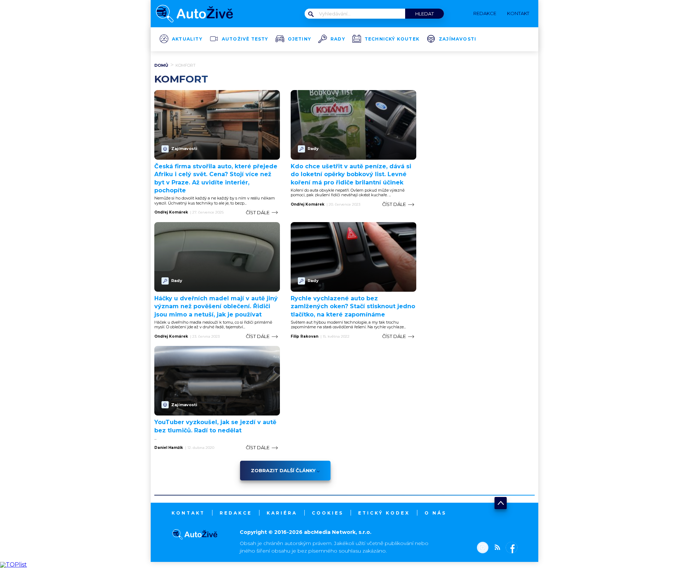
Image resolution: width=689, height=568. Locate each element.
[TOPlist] (13, 564)
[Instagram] (482, 548)
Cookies (327, 513)
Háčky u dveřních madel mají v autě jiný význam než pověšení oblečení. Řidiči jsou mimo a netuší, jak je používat (216, 306)
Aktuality (187, 39)
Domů (161, 65)
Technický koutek (392, 39)
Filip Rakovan (304, 336)
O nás (435, 513)
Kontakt (188, 513)
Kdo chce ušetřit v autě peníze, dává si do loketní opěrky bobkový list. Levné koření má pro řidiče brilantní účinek (351, 174)
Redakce (236, 513)
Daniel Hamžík (168, 448)
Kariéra (282, 513)
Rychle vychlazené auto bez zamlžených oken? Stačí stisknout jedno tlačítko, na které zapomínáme (353, 306)
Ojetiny (299, 39)
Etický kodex (384, 513)
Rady (338, 39)
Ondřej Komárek (171, 212)
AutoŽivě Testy (245, 39)
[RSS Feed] (495, 548)
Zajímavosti (457, 39)
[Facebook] (510, 548)
